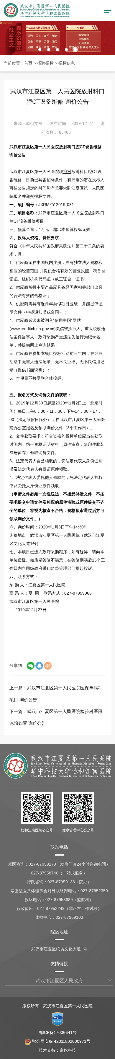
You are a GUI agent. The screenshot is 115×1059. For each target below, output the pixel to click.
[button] (39, 49)
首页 (28, 63)
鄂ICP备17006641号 (58, 1032)
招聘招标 (45, 63)
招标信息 (66, 63)
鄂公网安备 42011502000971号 (61, 1041)
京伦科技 (68, 1050)
